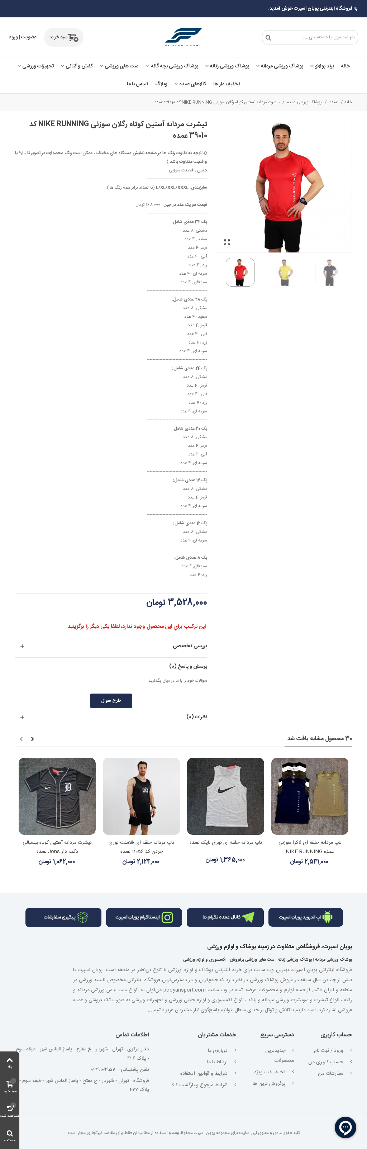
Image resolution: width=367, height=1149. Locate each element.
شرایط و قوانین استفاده (204, 1073)
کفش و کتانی (79, 66)
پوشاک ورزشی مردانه (282, 66)
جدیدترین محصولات (279, 1055)
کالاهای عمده (192, 84)
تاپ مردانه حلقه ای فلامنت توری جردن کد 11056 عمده (141, 847)
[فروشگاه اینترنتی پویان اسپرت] (183, 37)
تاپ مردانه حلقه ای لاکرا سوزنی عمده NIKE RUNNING (310, 847)
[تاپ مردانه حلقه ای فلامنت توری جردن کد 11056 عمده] (141, 796)
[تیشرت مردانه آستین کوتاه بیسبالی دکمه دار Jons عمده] (57, 796)
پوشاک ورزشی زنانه (229, 66)
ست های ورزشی (121, 66)
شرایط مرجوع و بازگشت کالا (200, 1085)
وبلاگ (161, 84)
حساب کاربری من (326, 1062)
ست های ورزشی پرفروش (252, 959)
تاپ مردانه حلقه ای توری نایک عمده (226, 842)
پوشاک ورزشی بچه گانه (174, 66)
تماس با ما (137, 84)
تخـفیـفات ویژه (270, 1072)
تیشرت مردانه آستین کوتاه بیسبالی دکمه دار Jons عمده (57, 847)
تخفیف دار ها (226, 84)
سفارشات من (331, 1073)
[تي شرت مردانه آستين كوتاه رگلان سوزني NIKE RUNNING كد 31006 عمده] (227, 242)
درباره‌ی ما (218, 1050)
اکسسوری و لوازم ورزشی (205, 959)
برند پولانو (324, 66)
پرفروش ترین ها (270, 1083)
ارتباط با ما (218, 1062)
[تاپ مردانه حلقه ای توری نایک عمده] (225, 796)
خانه (345, 66)
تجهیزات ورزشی (38, 66)
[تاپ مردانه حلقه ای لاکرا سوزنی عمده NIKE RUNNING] (309, 796)
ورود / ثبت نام (329, 1050)
